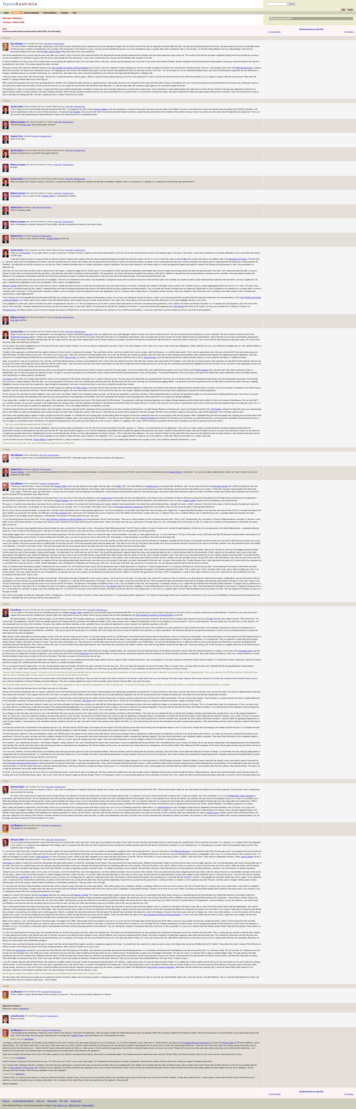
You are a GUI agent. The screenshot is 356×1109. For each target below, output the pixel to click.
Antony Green (54, 52)
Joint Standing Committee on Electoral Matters (70, 68)
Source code (76, 1101)
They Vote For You (60, 1105)
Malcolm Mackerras (244, 68)
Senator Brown (163, 807)
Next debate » (349, 32)
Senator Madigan (17, 472)
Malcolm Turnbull (9, 286)
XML (66, 1101)
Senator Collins (48, 196)
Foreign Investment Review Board (23, 763)
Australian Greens (245, 651)
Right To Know (75, 1105)
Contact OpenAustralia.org (23, 1101)
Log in (350, 10)
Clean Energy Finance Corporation (161, 967)
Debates (16, 13)
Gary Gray (26, 125)
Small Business (152, 486)
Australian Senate (220, 486)
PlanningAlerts (88, 1105)
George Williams (40, 439)
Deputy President (148, 418)
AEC (185, 259)
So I (39, 492)
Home (6, 13)
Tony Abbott (43, 895)
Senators (64, 13)
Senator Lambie (189, 501)
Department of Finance (238, 259)
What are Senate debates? (281, 18)
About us (6, 1101)
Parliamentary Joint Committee (240, 796)
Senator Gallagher (101, 109)
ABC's (46, 52)
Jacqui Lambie (247, 857)
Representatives (50, 13)
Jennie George (15, 1068)
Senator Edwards (62, 501)
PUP (191, 504)
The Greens (7, 379)
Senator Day (24, 877)
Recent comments (31, 13)
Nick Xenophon (202, 370)
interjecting (23, 1009)
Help (74, 13)
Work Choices (82, 388)
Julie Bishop (20, 950)
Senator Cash (106, 498)
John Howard (178, 306)
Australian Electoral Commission (129, 507)
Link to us (40, 1101)
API (61, 1101)
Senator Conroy (212, 813)
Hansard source (58, 43)
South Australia (150, 357)
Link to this (48, 43)
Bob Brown (84, 653)
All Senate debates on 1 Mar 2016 (311, 29)
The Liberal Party (9, 310)
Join (343, 10)
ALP (175, 504)
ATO (188, 877)
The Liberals (111, 586)
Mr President (75, 112)
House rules (52, 1101)
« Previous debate (274, 32)
